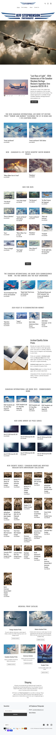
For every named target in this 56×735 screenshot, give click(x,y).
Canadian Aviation (11, 664)
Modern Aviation (40, 639)
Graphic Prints (45, 672)
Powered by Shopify (48, 728)
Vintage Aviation (15, 638)
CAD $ (6, 724)
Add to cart (34, 101)
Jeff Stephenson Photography (39, 728)
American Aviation (28, 663)
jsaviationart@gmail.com (38, 709)
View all (28, 263)
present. (31, 660)
